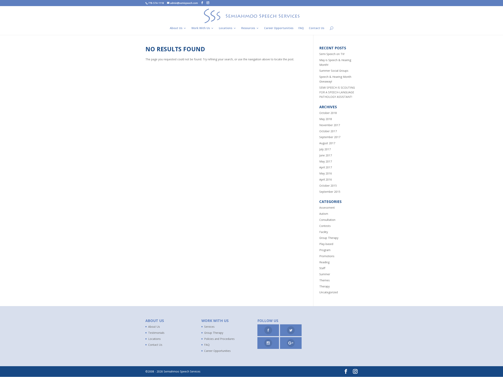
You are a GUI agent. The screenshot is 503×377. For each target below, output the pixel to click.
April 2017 (325, 167)
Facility (323, 232)
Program (324, 250)
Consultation (327, 220)
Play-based (326, 244)
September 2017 (329, 137)
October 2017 (328, 131)
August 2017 (327, 143)
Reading (324, 262)
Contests (325, 226)
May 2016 (325, 173)
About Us (176, 28)
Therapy (324, 286)
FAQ (301, 28)
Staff (322, 268)
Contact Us (316, 28)
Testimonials (156, 333)
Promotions (326, 256)
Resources (248, 28)
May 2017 (325, 161)
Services (209, 326)
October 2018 (328, 113)
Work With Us (200, 28)
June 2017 (325, 155)
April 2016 (325, 179)
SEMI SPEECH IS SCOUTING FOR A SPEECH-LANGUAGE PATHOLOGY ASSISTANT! (337, 92)
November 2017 (329, 125)
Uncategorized (328, 292)
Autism (323, 214)
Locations (225, 28)
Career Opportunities (278, 28)
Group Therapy (328, 238)
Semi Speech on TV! (331, 54)
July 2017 (325, 149)
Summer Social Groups (333, 70)
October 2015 (328, 185)
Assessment (327, 207)
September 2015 (329, 192)
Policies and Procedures (219, 339)
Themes (324, 280)
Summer (324, 274)
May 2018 (325, 119)
